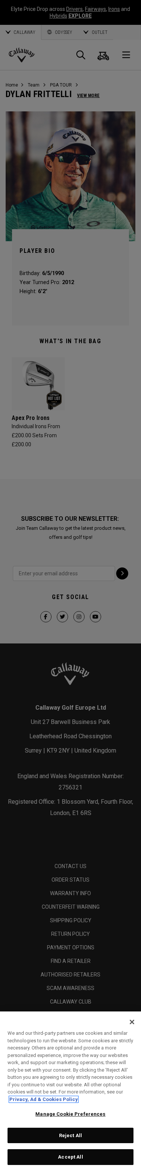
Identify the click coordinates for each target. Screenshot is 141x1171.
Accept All (70, 1157)
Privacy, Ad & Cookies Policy (43, 1099)
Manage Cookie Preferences (70, 1114)
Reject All (70, 1135)
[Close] (132, 1022)
